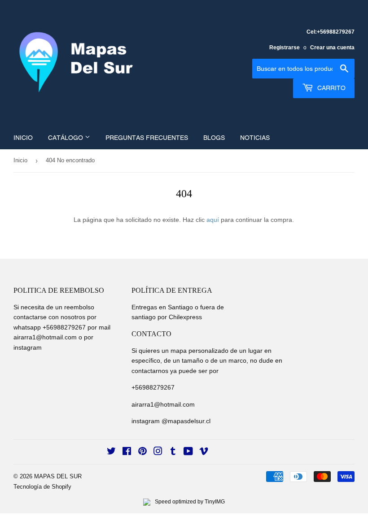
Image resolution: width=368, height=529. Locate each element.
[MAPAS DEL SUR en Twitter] (111, 452)
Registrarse (284, 47)
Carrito (330, 87)
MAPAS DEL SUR (58, 476)
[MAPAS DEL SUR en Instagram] (157, 452)
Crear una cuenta (332, 47)
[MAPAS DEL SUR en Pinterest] (142, 452)
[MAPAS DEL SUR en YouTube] (188, 452)
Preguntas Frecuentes (146, 137)
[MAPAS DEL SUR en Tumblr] (173, 452)
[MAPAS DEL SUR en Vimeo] (203, 452)
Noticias (255, 137)
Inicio (23, 137)
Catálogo (66, 137)
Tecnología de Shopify (42, 486)
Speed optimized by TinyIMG (189, 502)
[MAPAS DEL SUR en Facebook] (126, 452)
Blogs (214, 137)
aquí (212, 219)
